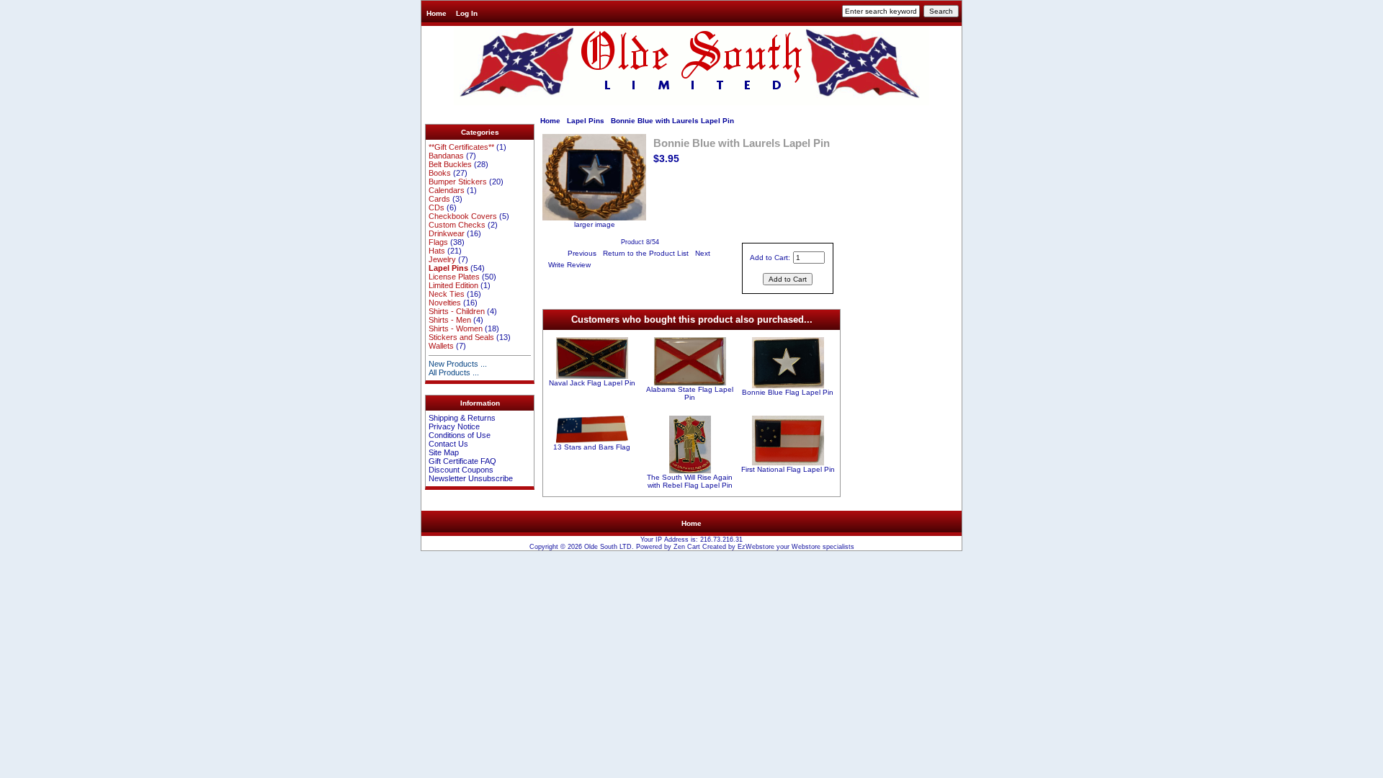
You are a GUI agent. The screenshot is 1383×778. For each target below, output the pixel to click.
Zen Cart (686, 546)
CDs (436, 207)
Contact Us (448, 443)
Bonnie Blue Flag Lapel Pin (787, 392)
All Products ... (454, 372)
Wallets (441, 345)
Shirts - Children (457, 311)
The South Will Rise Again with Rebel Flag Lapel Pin (690, 481)
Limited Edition (453, 285)
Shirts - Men (450, 320)
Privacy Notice (454, 426)
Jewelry (442, 259)
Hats (437, 250)
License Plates (454, 276)
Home (436, 13)
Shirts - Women (456, 328)
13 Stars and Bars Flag (591, 447)
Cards (439, 198)
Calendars (447, 190)
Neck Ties (447, 294)
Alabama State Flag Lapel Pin (689, 393)
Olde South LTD (608, 546)
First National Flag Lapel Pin (788, 469)
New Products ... (458, 363)
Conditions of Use (460, 435)
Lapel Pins (585, 121)
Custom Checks (457, 224)
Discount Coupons (461, 469)
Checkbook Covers (463, 216)
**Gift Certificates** (461, 147)
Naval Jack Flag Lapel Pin (592, 383)
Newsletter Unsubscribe (471, 478)
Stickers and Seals (461, 337)
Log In (467, 13)
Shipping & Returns (462, 417)
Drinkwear (447, 233)
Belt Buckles (450, 164)
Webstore (806, 546)
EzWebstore (756, 546)
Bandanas (446, 155)
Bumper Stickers (458, 181)
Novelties (445, 302)
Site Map (444, 452)
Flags (438, 242)
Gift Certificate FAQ (462, 461)
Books (440, 173)
